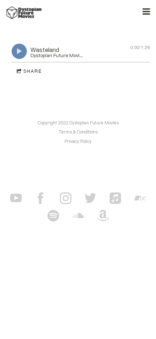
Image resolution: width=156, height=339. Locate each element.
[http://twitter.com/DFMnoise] (90, 198)
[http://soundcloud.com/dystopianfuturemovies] (78, 216)
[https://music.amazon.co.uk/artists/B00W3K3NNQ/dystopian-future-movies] (103, 216)
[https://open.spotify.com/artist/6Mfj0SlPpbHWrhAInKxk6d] (53, 216)
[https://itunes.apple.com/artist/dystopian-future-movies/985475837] (115, 198)
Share (33, 71)
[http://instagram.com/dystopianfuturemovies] (65, 198)
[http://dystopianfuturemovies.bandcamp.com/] (140, 198)
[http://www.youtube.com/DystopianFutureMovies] (16, 198)
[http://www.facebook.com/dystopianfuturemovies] (40, 198)
